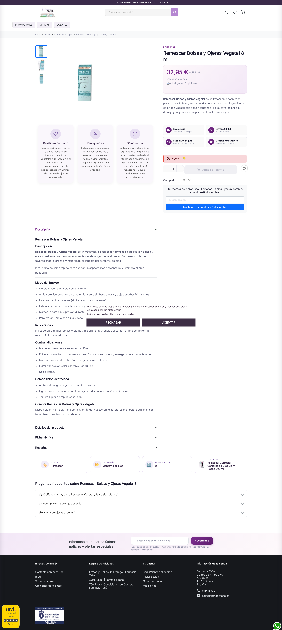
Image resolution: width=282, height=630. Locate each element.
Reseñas (41, 447)
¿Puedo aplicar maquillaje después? (61, 503)
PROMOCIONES (23, 24)
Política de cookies (97, 314)
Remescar (169, 47)
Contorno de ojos (113, 465)
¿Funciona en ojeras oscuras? (57, 512)
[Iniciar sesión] (226, 12)
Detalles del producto (49, 427)
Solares (62, 24)
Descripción (43, 229)
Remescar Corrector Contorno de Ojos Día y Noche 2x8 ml (221, 465)
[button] (166, 168)
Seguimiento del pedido (157, 572)
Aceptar (168, 322)
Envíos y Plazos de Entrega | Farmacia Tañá (112, 573)
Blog (38, 576)
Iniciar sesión (151, 576)
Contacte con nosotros (49, 572)
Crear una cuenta (153, 581)
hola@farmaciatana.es (215, 595)
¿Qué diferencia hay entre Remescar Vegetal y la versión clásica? (79, 494)
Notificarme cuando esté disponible (205, 207)
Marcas (45, 24)
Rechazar (113, 322)
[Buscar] (174, 12)
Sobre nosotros (44, 581)
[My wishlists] (234, 12)
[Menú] (6, 25)
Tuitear (184, 180)
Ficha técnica (44, 437)
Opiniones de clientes (48, 585)
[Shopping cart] (243, 12)
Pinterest (189, 180)
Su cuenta (149, 563)
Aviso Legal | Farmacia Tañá (106, 579)
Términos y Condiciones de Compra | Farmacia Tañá (112, 586)
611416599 (208, 590)
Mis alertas (149, 585)
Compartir (179, 180)
